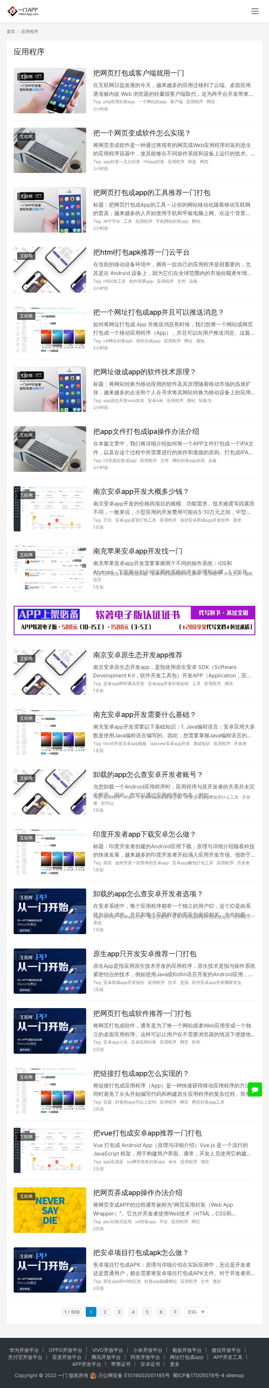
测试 (229, 683)
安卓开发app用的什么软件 (175, 573)
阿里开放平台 (145, 1357)
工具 (128, 221)
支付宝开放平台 (25, 1357)
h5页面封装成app (120, 460)
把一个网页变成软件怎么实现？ (142, 133)
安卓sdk (155, 400)
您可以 (107, 803)
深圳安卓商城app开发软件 (204, 520)
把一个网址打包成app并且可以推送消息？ (159, 312)
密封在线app (148, 340)
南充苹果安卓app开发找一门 (137, 551)
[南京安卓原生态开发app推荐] (50, 672)
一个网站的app (152, 101)
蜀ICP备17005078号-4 (199, 1375)
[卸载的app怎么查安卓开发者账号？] (50, 791)
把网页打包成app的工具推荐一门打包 (152, 192)
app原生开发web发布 (123, 400)
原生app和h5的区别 (122, 1281)
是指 (184, 982)
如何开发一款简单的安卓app (142, 862)
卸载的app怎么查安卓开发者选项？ (148, 894)
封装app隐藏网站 (160, 1281)
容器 (107, 1102)
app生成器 (113, 1161)
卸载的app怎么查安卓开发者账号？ (148, 774)
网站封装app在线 (188, 460)
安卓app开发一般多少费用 (144, 916)
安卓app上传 (115, 1042)
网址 (188, 340)
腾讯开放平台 (106, 1357)
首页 (11, 31)
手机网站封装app (172, 221)
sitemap (235, 1375)
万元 (107, 520)
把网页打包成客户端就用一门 (138, 73)
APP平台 (111, 221)
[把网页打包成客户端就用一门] (50, 90)
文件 (181, 281)
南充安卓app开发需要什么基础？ (144, 714)
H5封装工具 (114, 281)
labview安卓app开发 (170, 743)
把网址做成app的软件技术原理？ (144, 372)
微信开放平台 (226, 1350)
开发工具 (232, 573)
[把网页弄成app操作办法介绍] (50, 1210)
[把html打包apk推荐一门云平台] (50, 269)
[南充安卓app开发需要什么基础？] (50, 732)
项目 (205, 1161)
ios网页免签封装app (146, 1161)
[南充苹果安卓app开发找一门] (50, 568)
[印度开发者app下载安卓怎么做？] (50, 851)
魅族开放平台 (187, 1350)
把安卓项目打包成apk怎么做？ (141, 1252)
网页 (211, 101)
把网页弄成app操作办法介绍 (137, 1192)
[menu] (255, 11)
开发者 (240, 743)
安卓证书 (150, 1364)
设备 (193, 281)
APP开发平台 (86, 1364)
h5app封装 (154, 161)
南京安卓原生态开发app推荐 (137, 655)
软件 (196, 1042)
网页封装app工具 (208, 1102)
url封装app (145, 1221)
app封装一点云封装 (121, 161)
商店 (107, 862)
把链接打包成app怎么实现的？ (141, 1073)
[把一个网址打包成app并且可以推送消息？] (50, 329)
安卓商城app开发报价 (123, 982)
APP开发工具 (227, 1357)
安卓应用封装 (143, 1042)
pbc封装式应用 (117, 1221)
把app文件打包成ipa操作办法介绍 (146, 431)
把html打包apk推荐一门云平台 (141, 252)
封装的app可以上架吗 (135, 1102)
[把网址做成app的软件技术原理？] (50, 389)
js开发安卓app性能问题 (125, 573)
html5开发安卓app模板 (125, 743)
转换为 (205, 400)
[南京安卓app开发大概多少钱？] (50, 508)
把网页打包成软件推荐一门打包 (142, 1013)
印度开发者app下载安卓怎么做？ (144, 834)
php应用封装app (119, 101)
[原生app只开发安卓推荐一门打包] (50, 971)
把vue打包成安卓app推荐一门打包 (147, 1133)
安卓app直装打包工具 (135, 520)
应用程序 (194, 101)
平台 (163, 1221)
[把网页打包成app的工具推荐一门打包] (50, 210)
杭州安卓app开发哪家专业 (216, 982)
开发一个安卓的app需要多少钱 (152, 797)
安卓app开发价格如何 (168, 683)
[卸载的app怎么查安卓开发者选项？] (50, 911)
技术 (172, 982)
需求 (237, 520)
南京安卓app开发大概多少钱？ (141, 491)
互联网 (26, 76)
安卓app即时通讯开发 (123, 683)
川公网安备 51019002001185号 (134, 1375)
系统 (97, 922)
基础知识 (201, 743)
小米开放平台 (148, 1350)
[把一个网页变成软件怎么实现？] (50, 150)
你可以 (109, 916)
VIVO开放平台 (107, 1350)
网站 (196, 221)
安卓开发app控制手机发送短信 (201, 916)
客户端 (176, 101)
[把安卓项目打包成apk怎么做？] (50, 1270)
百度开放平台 (67, 1357)
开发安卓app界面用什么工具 (212, 797)
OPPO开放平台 (65, 1350)
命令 (172, 1161)
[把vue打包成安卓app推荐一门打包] (50, 1150)
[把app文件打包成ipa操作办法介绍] (50, 448)
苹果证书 (121, 1364)
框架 (192, 161)
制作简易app (141, 281)
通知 (200, 340)
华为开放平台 (24, 1350)
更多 (175, 1364)
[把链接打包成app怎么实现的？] (50, 1090)
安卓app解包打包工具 (192, 862)
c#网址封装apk (118, 340)
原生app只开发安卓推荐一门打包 (144, 954)
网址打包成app (187, 1357)
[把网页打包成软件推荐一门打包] (50, 1030)
